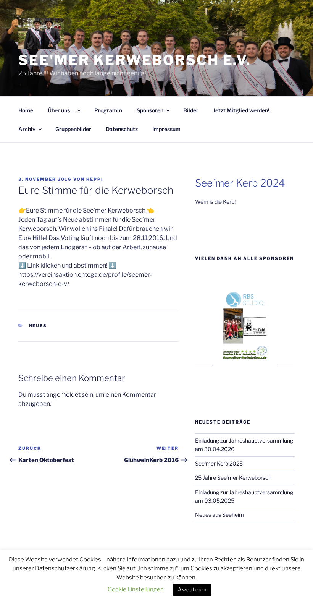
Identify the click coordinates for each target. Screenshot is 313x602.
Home (25, 110)
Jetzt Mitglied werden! (241, 110)
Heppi (94, 179)
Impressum (166, 129)
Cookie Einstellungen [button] (136, 589)
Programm (108, 110)
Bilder (190, 110)
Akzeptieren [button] (192, 589)
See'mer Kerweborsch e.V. (134, 60)
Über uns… (61, 110)
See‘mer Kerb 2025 (219, 463)
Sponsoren (150, 110)
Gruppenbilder (73, 129)
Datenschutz (122, 129)
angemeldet (63, 394)
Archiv (26, 129)
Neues (38, 325)
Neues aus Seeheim (219, 514)
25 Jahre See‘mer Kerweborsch (233, 477)
